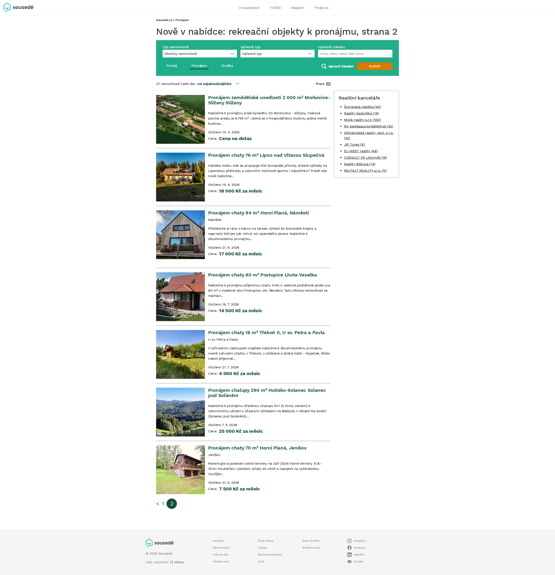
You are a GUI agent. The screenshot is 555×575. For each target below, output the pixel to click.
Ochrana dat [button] (220, 554)
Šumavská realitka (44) (362, 107)
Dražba (227, 66)
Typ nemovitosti (176, 47)
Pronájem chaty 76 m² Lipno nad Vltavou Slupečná (266, 155)
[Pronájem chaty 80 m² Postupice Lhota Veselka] (180, 296)
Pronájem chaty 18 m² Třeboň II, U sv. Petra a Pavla (266, 332)
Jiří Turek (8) (354, 144)
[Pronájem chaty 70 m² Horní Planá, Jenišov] (180, 469)
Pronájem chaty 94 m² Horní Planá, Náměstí (258, 213)
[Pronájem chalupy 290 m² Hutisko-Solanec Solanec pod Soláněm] (180, 412)
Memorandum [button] (221, 547)
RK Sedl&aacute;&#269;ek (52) (368, 126)
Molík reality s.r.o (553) (362, 120)
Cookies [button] (262, 547)
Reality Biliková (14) (359, 164)
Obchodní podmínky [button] (270, 554)
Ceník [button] (261, 561)
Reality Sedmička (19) (361, 113)
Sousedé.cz (164, 20)
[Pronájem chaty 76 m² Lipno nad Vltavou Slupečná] (180, 177)
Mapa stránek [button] (310, 540)
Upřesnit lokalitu (331, 47)
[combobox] (355, 53)
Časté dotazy (266, 540)
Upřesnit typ (250, 47)
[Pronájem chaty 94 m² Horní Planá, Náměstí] (180, 234)
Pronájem (199, 66)
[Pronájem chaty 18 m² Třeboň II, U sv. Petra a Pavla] (180, 354)
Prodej (171, 66)
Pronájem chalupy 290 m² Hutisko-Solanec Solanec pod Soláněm (267, 392)
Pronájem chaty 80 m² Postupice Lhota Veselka (262, 275)
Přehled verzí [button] (221, 561)
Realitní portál (311, 547)
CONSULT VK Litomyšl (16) (365, 157)
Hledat (374, 66)
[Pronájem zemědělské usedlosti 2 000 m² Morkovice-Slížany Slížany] (180, 119)
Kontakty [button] (218, 540)
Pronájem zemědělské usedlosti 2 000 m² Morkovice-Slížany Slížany (269, 100)
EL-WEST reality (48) (361, 151)
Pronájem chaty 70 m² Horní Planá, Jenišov (257, 448)
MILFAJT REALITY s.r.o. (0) (365, 170)
